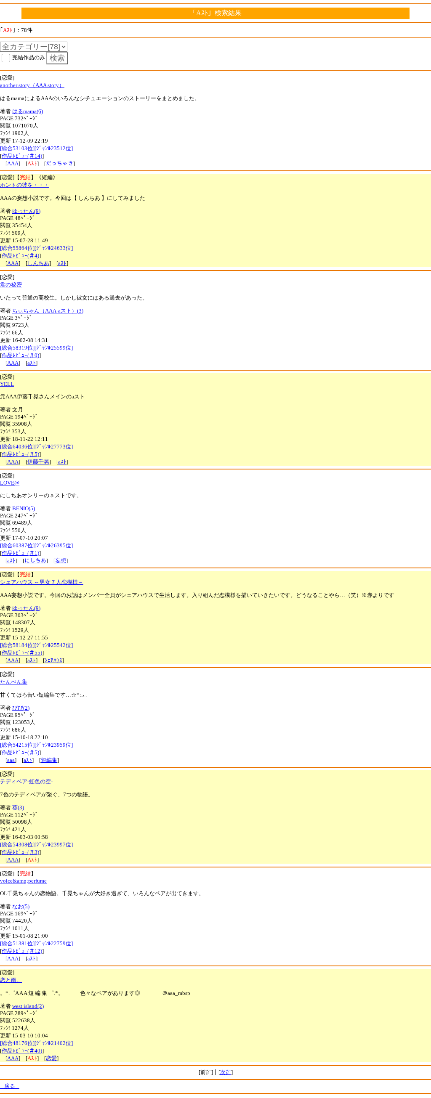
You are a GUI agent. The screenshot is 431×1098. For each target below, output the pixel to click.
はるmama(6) (27, 111)
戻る (9, 1086)
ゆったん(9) (26, 211)
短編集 (49, 760)
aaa (11, 760)
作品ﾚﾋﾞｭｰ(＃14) (22, 156)
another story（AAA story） (32, 85)
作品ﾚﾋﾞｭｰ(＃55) (22, 653)
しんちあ (38, 263)
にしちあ (35, 560)
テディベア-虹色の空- (26, 781)
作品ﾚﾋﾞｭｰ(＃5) (20, 454)
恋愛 (51, 1058)
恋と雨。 (11, 980)
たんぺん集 (13, 682)
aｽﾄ (62, 263)
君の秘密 (11, 284)
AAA (13, 163)
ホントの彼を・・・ (24, 185)
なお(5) (20, 906)
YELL (7, 384)
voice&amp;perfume (23, 881)
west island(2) (28, 1006)
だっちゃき (59, 163)
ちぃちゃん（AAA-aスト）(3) (47, 311)
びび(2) (20, 708)
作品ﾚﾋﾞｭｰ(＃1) (20, 553)
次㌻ (225, 1072)
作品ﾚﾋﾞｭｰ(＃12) (22, 951)
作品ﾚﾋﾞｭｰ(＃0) (20, 355)
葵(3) (18, 807)
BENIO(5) (23, 508)
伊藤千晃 (38, 462)
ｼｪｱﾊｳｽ (53, 660)
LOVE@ (9, 483)
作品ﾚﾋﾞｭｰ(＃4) (20, 255)
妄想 (60, 560)
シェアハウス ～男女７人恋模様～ (41, 582)
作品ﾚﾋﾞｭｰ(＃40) (22, 1051)
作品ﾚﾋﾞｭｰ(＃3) (20, 852)
